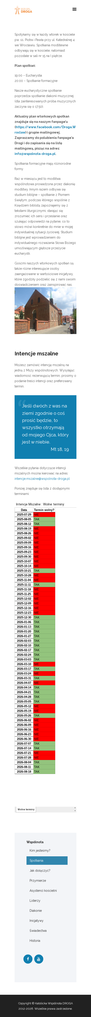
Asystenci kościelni (43, 890)
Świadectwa (38, 930)
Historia (35, 940)
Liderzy (35, 900)
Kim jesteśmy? (40, 850)
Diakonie (36, 910)
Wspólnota (35, 842)
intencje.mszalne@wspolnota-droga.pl (42, 478)
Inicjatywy (37, 920)
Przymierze (38, 880)
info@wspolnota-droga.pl (35, 154)
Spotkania (36, 860)
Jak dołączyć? (40, 870)
